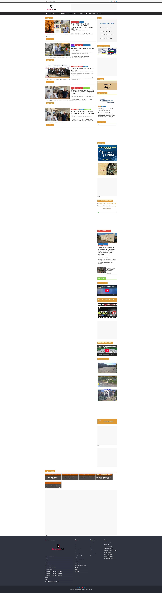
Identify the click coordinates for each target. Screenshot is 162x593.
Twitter (46, 579)
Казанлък (101, 243)
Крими (76, 547)
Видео (75, 13)
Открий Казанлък (108, 546)
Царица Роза (78, 557)
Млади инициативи (79, 559)
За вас (73, 45)
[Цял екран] (115, 294)
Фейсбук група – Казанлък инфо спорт (53, 573)
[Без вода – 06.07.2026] (107, 96)
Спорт (57, 13)
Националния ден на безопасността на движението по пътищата (110, 270)
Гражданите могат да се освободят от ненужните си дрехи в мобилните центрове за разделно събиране (106, 251)
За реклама (47, 559)
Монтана (92, 544)
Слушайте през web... (107, 208)
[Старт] (99, 294)
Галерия (70, 13)
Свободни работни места (80, 565)
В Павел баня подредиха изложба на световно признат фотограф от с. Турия (82, 91)
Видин (91, 549)
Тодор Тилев (86, 30)
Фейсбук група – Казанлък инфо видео (53, 575)
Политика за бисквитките (50, 557)
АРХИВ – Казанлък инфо (50, 567)
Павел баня (83, 96)
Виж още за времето (108, 421)
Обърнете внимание (103, 245)
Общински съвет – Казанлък (110, 550)
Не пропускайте (87, 45)
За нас (46, 561)
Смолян (91, 551)
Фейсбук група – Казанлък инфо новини (53, 571)
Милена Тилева (87, 95)
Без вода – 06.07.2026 (105, 109)
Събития (81, 13)
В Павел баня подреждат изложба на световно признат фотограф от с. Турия (82, 113)
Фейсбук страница (49, 569)
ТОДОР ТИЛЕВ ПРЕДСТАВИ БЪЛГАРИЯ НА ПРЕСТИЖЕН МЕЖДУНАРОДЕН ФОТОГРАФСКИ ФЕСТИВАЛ (82, 26)
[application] (107, 290)
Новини (51, 13)
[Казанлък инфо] (46, 13)
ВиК (99, 106)
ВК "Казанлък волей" (109, 558)
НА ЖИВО (99, 13)
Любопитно (77, 561)
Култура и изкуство (75, 22)
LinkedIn (47, 577)
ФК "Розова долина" (108, 556)
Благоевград (92, 553)
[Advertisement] (94, 7)
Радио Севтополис (108, 554)
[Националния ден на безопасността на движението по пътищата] (101, 267)
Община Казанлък (108, 548)
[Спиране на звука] (113, 294)
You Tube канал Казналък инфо (52, 581)
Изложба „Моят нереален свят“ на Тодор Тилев (82, 49)
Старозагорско (86, 88)
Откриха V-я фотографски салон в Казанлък (82, 69)
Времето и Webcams (90, 13)
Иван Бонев (80, 30)
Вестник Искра (107, 552)
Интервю (77, 563)
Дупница (92, 555)
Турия (92, 96)
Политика (63, 13)
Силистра (92, 547)
